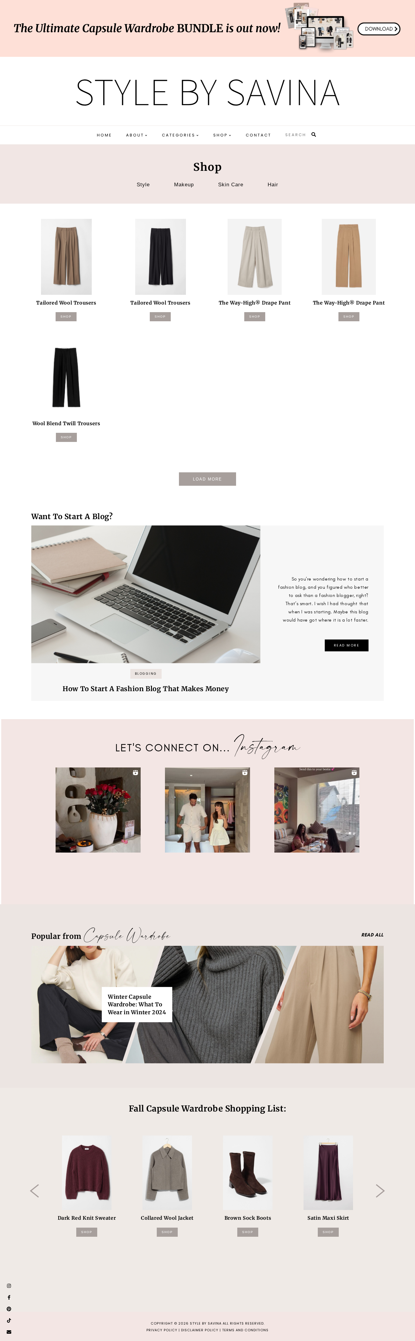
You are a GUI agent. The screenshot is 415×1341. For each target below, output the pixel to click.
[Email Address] (9, 1332)
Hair (273, 185)
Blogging (146, 673)
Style (143, 185)
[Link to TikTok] (9, 1320)
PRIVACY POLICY (161, 1330)
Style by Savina (207, 91)
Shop (66, 316)
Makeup (184, 185)
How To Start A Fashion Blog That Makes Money (146, 688)
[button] (98, 810)
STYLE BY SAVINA (205, 1323)
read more (347, 645)
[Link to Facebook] (9, 1297)
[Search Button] (314, 134)
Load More (207, 479)
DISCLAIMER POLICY (199, 1330)
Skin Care (230, 185)
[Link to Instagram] (9, 1286)
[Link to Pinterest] (9, 1309)
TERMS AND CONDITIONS (245, 1330)
